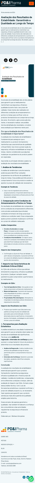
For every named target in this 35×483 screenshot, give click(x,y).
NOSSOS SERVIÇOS (7, 444)
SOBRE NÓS (4, 436)
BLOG (2, 448)
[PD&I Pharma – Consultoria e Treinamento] (11, 3)
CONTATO (4, 452)
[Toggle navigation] (31, 3)
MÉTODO (3, 440)
